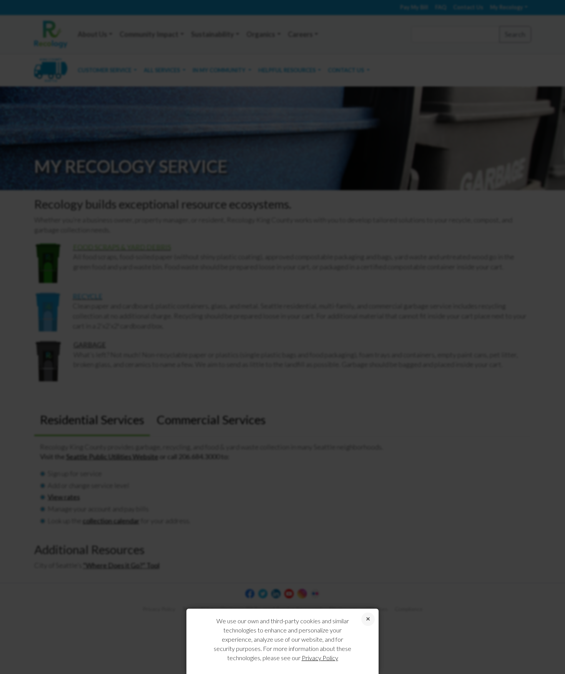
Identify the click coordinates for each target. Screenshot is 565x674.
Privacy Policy (320, 657)
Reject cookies (368, 619)
